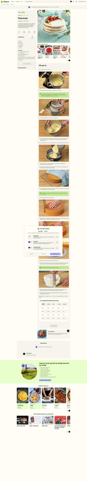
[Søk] (25, 2)
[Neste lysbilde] (69, 60)
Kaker (19, 12)
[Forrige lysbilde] (67, 60)
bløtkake (50, 296)
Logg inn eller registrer (52, 7)
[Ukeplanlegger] (74, 2)
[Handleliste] (76, 2)
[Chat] (71, 2)
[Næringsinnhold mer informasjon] (26, 68)
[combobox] (47, 2)
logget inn (44, 346)
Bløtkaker (23, 12)
